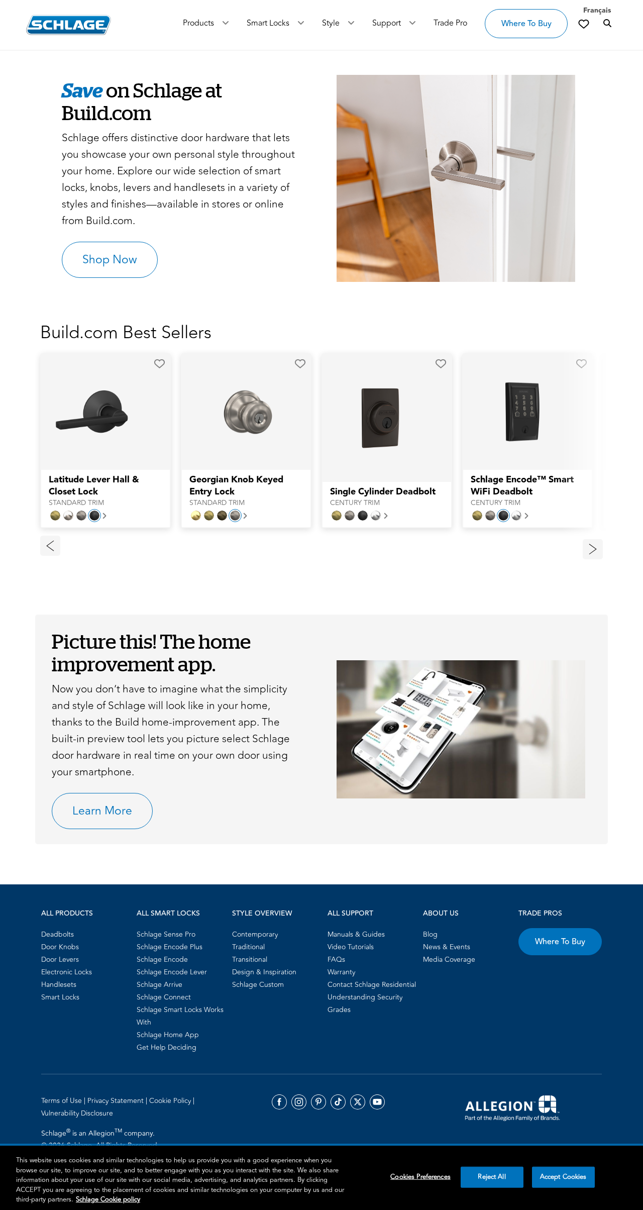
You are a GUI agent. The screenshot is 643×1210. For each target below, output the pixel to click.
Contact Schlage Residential (372, 984)
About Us (441, 913)
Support (386, 23)
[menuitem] (86, 934)
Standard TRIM (76, 503)
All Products (67, 913)
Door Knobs (60, 947)
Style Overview (262, 913)
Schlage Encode (162, 959)
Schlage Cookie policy (108, 1199)
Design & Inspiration (264, 972)
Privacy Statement (116, 1100)
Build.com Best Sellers (125, 332)
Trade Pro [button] (450, 23)
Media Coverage (449, 959)
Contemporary (255, 934)
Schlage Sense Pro (166, 934)
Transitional (249, 959)
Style (331, 23)
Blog (430, 934)
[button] (451, 178)
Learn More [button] (102, 811)
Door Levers (60, 959)
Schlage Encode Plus (169, 947)
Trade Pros (540, 913)
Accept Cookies (563, 1177)
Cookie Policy (171, 1100)
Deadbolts (57, 934)
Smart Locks (268, 23)
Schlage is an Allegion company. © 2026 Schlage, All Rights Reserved (99, 1139)
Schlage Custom (258, 984)
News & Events (446, 947)
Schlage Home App (168, 1035)
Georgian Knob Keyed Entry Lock (236, 486)
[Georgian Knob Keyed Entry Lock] (239, 412)
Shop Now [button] (109, 260)
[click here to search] (607, 24)
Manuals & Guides (356, 934)
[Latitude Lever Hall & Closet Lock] (99, 412)
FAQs (336, 959)
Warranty (341, 972)
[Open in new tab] (512, 1107)
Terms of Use (62, 1100)
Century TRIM (355, 503)
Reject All (491, 1177)
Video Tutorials (351, 947)
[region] (321, 1178)
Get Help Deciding (166, 1047)
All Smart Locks (168, 913)
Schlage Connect (164, 997)
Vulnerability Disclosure (77, 1113)
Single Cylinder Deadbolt (383, 492)
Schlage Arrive (159, 984)
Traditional (248, 947)
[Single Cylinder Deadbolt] (380, 418)
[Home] (68, 25)
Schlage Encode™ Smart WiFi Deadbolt (522, 486)
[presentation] (105, 491)
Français (597, 10)
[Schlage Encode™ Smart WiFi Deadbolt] (521, 412)
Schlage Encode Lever (172, 972)
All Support (350, 913)
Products (198, 23)
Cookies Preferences (420, 1177)
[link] (584, 24)
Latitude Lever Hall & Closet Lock (94, 486)
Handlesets (58, 984)
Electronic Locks (66, 972)
